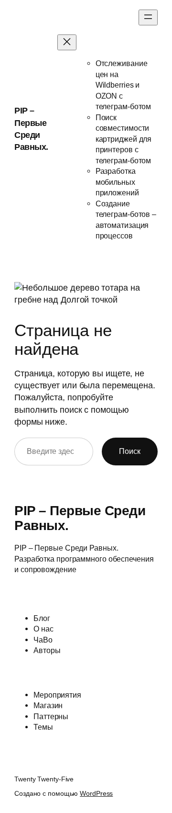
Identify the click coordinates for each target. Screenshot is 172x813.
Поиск (129, 451)
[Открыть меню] (148, 17)
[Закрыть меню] (66, 42)
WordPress (96, 793)
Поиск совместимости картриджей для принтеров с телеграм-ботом (124, 139)
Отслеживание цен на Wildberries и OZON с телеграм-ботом (123, 85)
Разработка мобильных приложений (117, 182)
